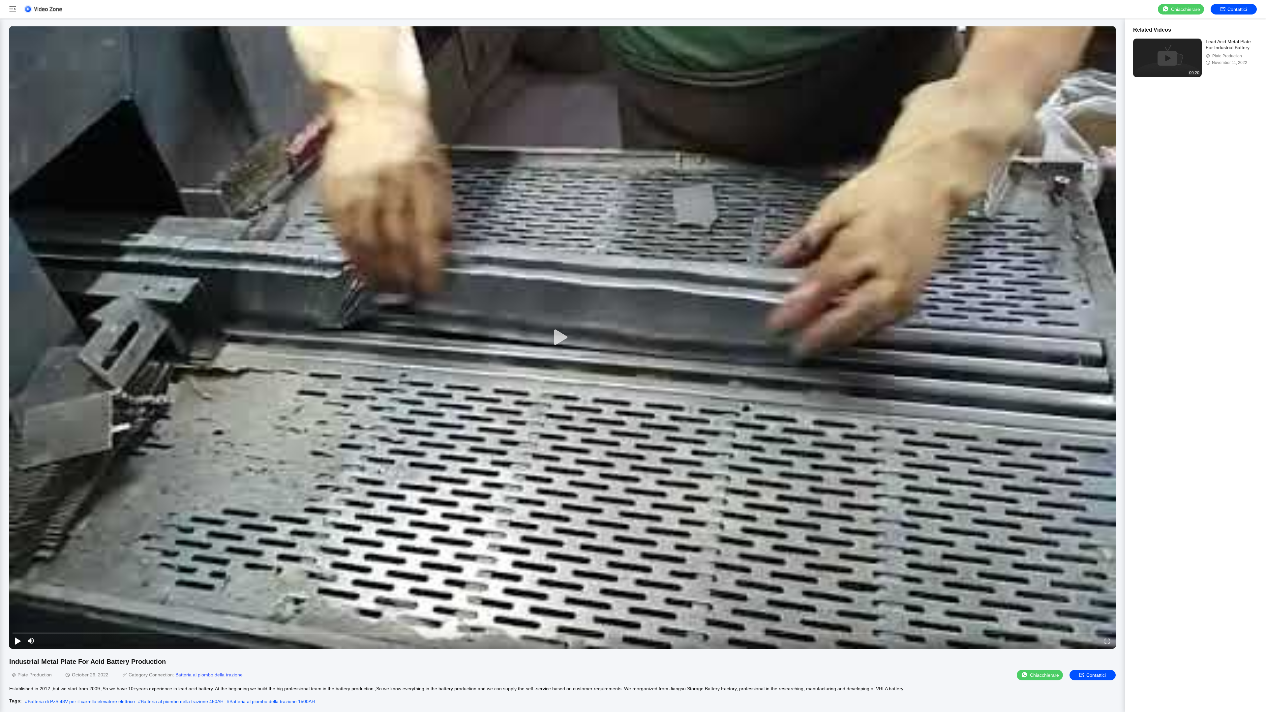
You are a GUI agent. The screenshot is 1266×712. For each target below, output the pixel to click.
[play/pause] (17, 641)
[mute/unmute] (31, 641)
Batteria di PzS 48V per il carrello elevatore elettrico (81, 701)
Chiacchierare (1185, 9)
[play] (562, 337)
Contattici (1237, 9)
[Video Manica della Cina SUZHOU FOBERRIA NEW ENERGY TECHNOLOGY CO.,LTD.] (43, 9)
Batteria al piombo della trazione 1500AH (272, 701)
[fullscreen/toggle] (1107, 641)
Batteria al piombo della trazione (209, 674)
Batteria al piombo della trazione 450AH (182, 701)
